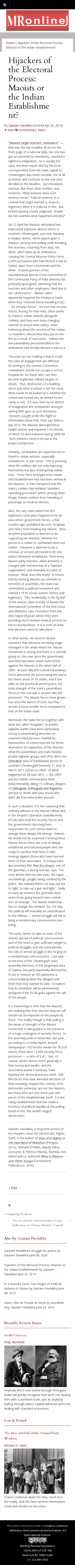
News (42, 130)
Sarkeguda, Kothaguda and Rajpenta (36, 788)
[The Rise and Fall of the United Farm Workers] (34, 1471)
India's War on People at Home (25, 1303)
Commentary (27, 130)
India (10, 130)
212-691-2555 (40, 1559)
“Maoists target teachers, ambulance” (33, 143)
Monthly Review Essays (22, 1323)
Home (10, 43)
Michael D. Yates (15, 1445)
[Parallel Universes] (35, 1366)
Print (14, 1188)
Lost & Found (15, 1420)
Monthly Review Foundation (37, 1546)
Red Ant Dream (43, 865)
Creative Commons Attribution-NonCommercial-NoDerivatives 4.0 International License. (38, 1530)
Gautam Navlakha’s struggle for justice (30, 1251)
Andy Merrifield (14, 1342)
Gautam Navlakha (21, 125)
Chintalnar (15, 761)
